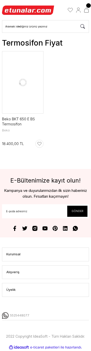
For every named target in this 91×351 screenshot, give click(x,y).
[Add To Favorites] (39, 144)
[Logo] (28, 10)
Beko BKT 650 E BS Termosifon (18, 121)
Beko (6, 130)
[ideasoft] (19, 347)
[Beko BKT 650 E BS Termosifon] (22, 82)
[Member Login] (78, 10)
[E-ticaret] (45, 347)
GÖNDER (77, 211)
